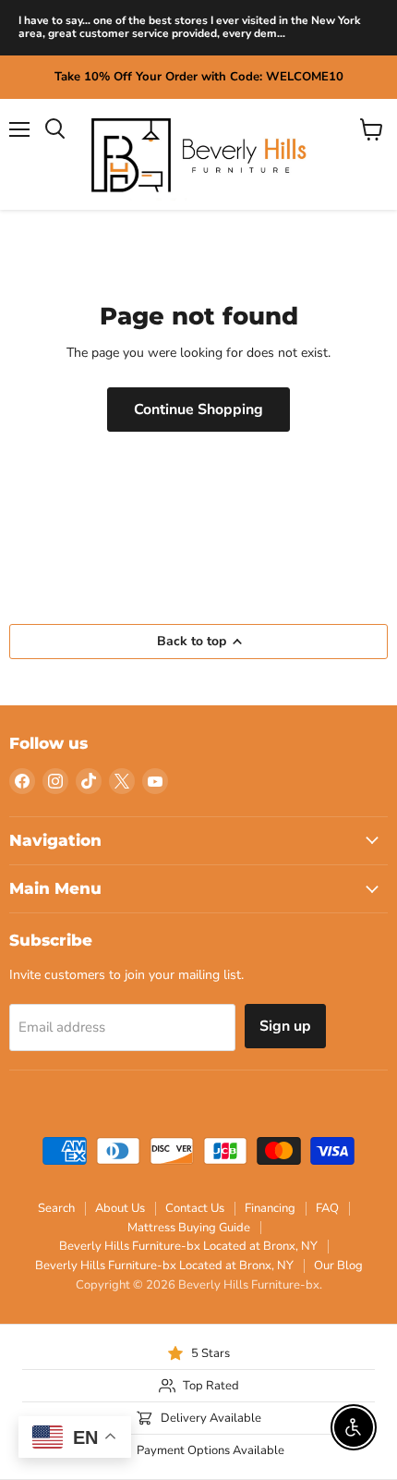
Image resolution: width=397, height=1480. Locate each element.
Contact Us (194, 1208)
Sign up (285, 1026)
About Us (120, 1208)
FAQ (327, 1208)
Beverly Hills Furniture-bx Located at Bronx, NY (188, 1246)
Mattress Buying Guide (188, 1227)
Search (56, 1208)
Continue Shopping (198, 409)
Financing (270, 1208)
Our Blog (338, 1265)
